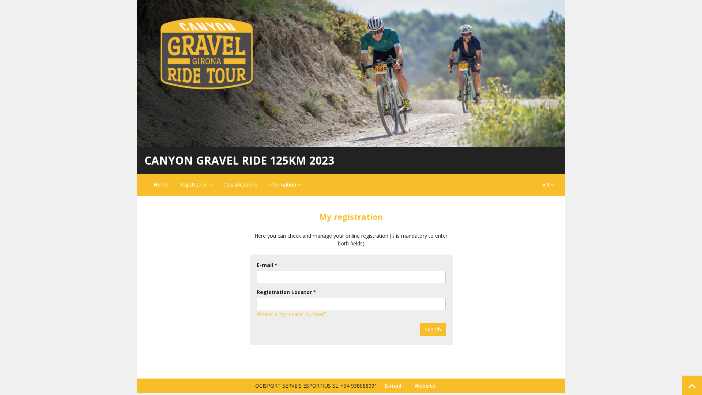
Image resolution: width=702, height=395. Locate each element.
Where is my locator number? (291, 314)
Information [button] (283, 184)
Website (425, 385)
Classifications (240, 184)
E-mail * (267, 265)
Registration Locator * (286, 292)
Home (161, 184)
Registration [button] (194, 184)
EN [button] (546, 184)
